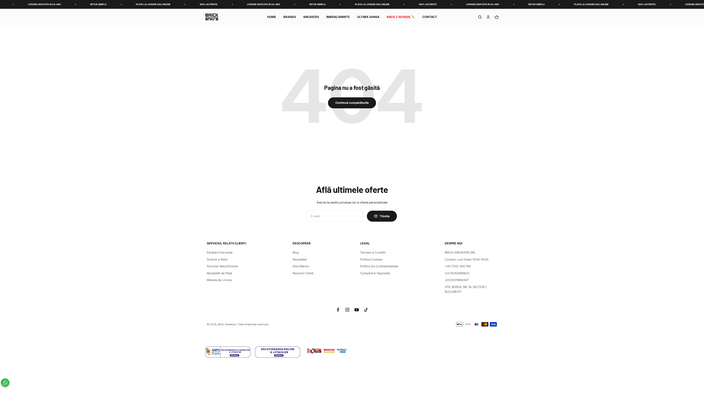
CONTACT (429, 17)
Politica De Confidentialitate (379, 266)
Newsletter (300, 259)
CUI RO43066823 (457, 273)
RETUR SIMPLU (61, 4)
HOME (271, 17)
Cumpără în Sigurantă (375, 273)
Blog (296, 252)
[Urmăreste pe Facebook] (338, 309)
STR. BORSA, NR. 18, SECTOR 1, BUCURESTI (466, 289)
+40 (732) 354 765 (458, 266)
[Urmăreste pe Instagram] (347, 309)
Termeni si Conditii (373, 252)
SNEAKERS (311, 17)
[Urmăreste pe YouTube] (356, 309)
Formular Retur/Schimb (222, 266)
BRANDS (289, 17)
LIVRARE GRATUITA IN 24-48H (225, 4)
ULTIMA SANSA (368, 17)
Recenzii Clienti (303, 273)
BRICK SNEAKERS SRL (460, 252)
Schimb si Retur (217, 259)
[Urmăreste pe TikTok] (366, 309)
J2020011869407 (457, 280)
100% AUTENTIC (171, 4)
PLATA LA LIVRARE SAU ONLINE (115, 4)
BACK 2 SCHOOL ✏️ (401, 17)
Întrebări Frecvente (219, 252)
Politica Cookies (371, 259)
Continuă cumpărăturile (352, 102)
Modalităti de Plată (219, 273)
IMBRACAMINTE (338, 17)
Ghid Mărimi (301, 266)
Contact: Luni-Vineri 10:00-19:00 (466, 259)
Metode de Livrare (219, 280)
